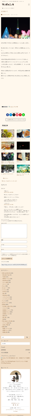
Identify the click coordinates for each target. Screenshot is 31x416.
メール (2, 244)
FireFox (4, 291)
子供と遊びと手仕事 (7, 321)
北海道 (3, 304)
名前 (2, 239)
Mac (4, 293)
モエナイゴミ (6, 14)
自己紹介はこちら (15, 403)
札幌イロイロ (6, 328)
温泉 (4, 315)
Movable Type (6, 275)
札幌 (3, 326)
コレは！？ (5, 288)
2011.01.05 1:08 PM (8, 192)
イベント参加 (6, 323)
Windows (5, 295)
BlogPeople (12, 361)
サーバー (5, 284)
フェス (3, 300)
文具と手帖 (5, 324)
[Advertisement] (15, 93)
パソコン (4, 289)
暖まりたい (5, 178)
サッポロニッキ (14, 415)
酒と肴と (5, 317)
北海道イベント (7, 310)
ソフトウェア (6, 297)
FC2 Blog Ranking (6, 363)
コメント (3, 223)
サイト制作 (5, 282)
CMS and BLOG (6, 273)
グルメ (3, 286)
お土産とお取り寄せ (8, 306)
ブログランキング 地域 (22, 361)
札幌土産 (5, 332)
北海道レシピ (6, 313)
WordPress (5, 280)
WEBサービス (6, 278)
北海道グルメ (6, 312)
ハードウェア (6, 299)
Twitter (4, 276)
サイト (2, 249)
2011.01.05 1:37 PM (8, 204)
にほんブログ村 (5, 361)
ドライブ (5, 308)
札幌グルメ (5, 330)
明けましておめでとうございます (9, 181)
